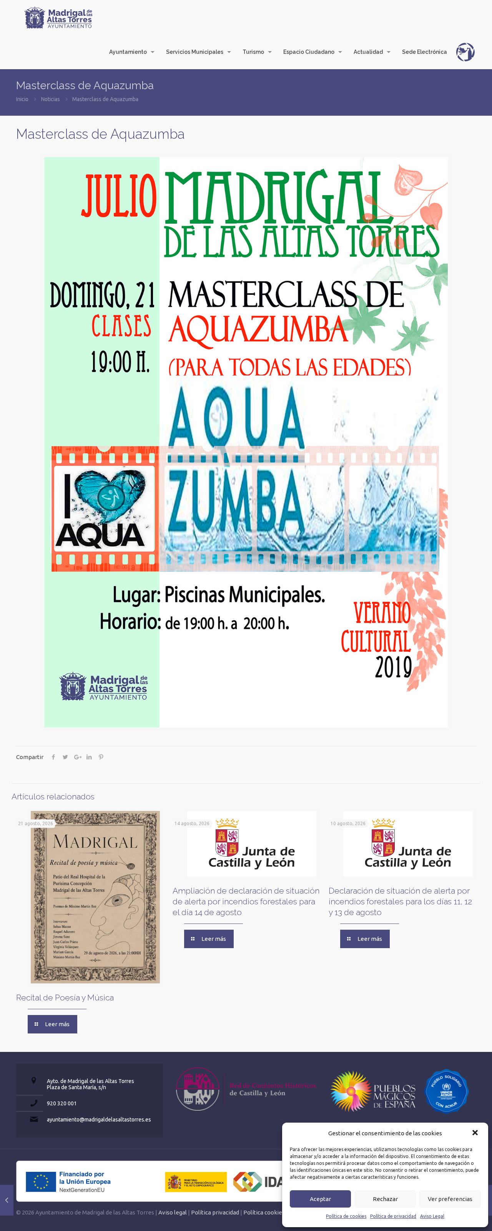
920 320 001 (62, 1103)
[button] (475, 1133)
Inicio (22, 99)
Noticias (50, 99)
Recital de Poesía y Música (65, 997)
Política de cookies (346, 1216)
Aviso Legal (432, 1216)
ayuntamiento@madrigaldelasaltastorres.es (99, 1119)
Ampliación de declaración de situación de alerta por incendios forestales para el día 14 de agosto (246, 901)
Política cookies (264, 1212)
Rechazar (385, 1199)
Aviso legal (172, 1212)
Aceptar (320, 1199)
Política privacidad (215, 1212)
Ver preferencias (450, 1199)
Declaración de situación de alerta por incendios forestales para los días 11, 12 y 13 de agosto (400, 901)
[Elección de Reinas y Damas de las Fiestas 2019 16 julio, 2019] (6, 1200)
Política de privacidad (393, 1216)
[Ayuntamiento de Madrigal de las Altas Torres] (58, 17)
